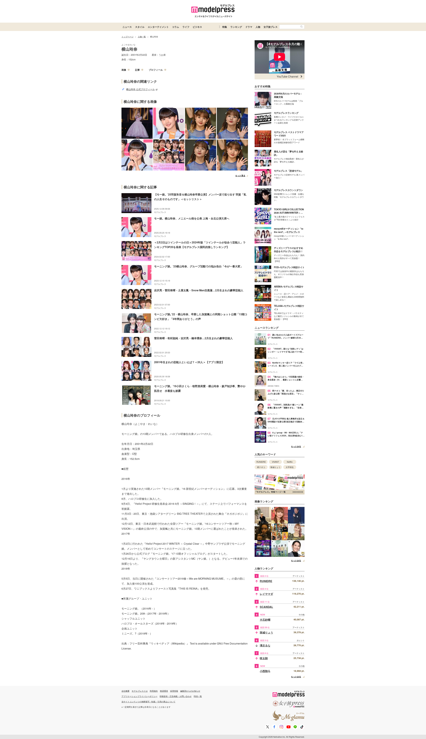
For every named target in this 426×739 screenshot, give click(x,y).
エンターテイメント (158, 26)
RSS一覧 (198, 696)
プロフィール (156, 70)
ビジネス (197, 26)
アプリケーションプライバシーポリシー (139, 696)
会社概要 (125, 690)
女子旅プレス (271, 26)
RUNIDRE (261, 461)
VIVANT (275, 461)
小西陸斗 (265, 671)
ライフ (185, 26)
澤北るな (265, 645)
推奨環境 (164, 690)
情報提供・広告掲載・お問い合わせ (176, 696)
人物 (258, 26)
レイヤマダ (266, 594)
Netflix (290, 461)
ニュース (127, 26)
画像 (123, 70)
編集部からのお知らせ (190, 690)
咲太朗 (264, 658)
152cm (132, 59)
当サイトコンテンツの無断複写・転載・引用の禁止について (148, 701)
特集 (224, 26)
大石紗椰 (265, 619)
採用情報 (174, 690)
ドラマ (248, 26)
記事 (137, 70)
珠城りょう (275, 467)
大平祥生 (290, 467)
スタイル (139, 26)
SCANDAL (266, 607)
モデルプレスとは (140, 690)
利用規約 (154, 690)
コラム (175, 26)
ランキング (236, 26)
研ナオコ (261, 467)
